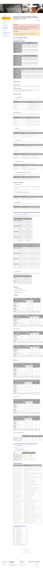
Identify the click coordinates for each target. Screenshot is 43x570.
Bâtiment (36, 566)
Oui (25, 551)
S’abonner (38, 20)
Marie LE (17, 20)
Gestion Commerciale (37, 565)
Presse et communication (4, 564)
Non (28, 551)
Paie (12, 6)
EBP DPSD (10, 6)
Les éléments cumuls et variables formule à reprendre (21, 29)
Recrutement (4, 565)
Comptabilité (37, 563)
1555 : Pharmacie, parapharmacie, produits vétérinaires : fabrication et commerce (14, 7)
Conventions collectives (17, 6)
